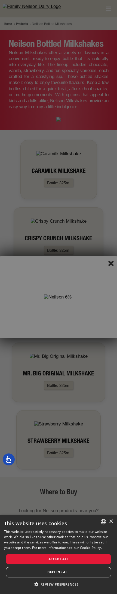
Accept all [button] (58, 559)
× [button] (111, 522)
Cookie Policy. (91, 547)
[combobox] (103, 521)
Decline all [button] (58, 572)
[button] (58, 584)
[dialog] (58, 554)
